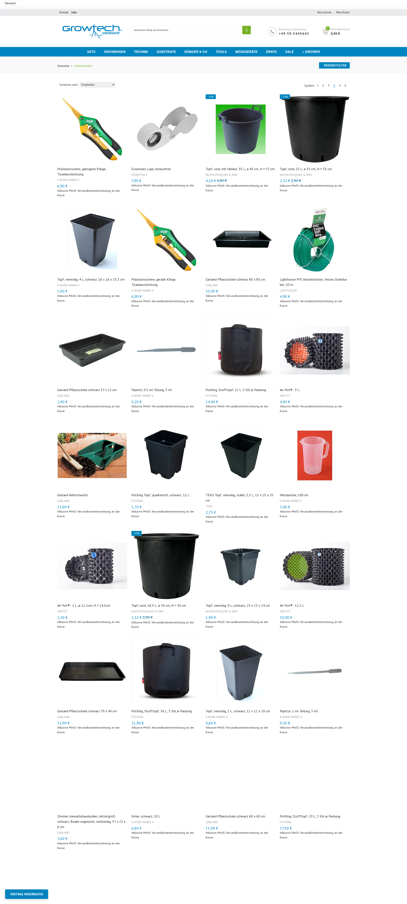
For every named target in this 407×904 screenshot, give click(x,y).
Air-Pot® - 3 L (290, 390)
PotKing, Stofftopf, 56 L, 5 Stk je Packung (161, 711)
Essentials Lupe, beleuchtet (151, 169)
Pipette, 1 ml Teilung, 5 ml (299, 711)
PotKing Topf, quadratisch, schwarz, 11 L (160, 495)
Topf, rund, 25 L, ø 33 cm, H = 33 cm (306, 169)
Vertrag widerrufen (26, 894)
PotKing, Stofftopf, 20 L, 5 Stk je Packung (310, 816)
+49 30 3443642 (294, 34)
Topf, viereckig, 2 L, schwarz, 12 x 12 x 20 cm (238, 711)
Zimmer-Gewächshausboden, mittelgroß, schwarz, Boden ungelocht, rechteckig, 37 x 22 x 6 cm (91, 821)
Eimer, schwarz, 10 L (145, 816)
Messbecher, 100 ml (294, 495)
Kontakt (63, 12)
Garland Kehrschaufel (72, 495)
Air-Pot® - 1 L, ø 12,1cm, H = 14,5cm (83, 605)
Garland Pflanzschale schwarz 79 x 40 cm (87, 711)
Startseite (63, 66)
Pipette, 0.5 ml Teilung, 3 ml (151, 390)
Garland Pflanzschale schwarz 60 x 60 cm (235, 816)
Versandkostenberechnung (94, 191)
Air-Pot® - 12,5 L (292, 605)
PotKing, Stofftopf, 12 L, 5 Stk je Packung (236, 390)
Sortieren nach (69, 85)
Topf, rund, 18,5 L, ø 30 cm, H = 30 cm (158, 605)
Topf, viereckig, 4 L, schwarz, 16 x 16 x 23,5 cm (90, 279)
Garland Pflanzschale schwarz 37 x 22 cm (87, 390)
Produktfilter (335, 65)
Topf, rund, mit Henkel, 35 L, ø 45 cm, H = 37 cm (240, 169)
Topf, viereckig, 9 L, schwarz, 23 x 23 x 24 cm (238, 605)
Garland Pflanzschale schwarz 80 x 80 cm (235, 279)
